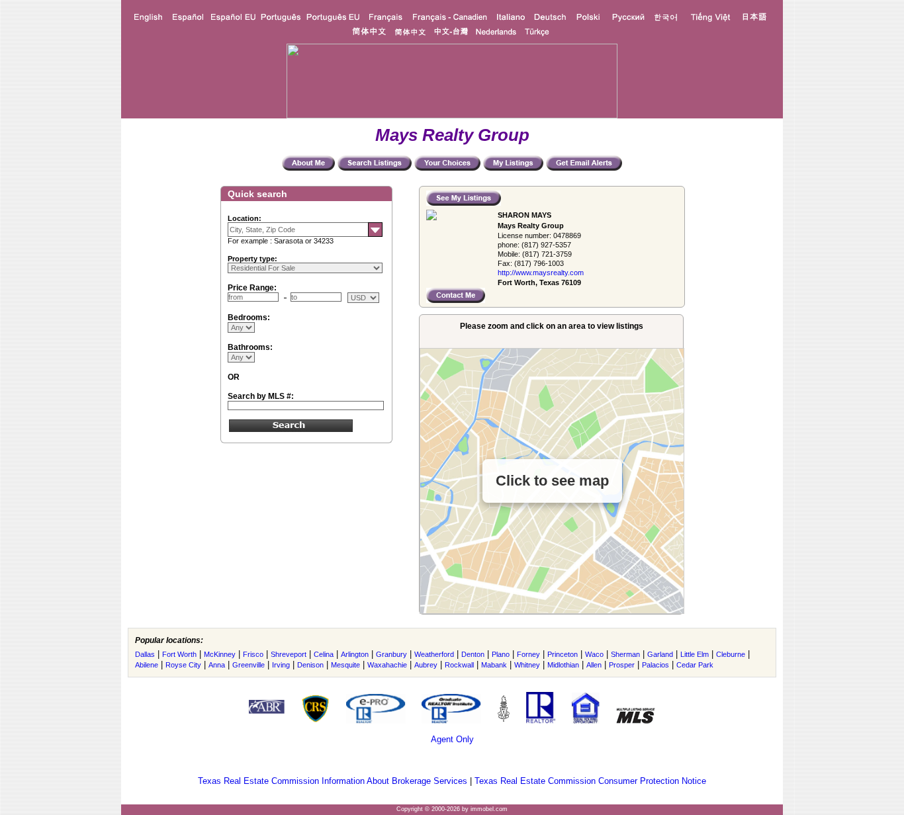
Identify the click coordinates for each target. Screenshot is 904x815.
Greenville (248, 665)
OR (234, 377)
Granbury (391, 654)
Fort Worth (179, 654)
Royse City (183, 665)
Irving (281, 665)
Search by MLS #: (261, 396)
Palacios (655, 665)
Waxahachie (387, 665)
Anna (216, 665)
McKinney (220, 654)
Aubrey (425, 665)
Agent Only (452, 739)
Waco (594, 654)
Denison (310, 665)
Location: (244, 218)
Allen (594, 665)
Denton (472, 654)
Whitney (527, 665)
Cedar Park (694, 665)
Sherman (625, 654)
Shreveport (288, 654)
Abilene (146, 665)
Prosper (622, 665)
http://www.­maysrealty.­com (541, 273)
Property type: (252, 259)
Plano (501, 654)
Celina (324, 654)
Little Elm (694, 654)
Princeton (562, 654)
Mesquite (345, 665)
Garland (660, 654)
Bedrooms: (249, 317)
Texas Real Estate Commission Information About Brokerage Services (332, 781)
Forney (528, 654)
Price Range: (252, 287)
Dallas (145, 654)
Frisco (253, 654)
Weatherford (434, 654)
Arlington (355, 654)
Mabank (494, 665)
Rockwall (459, 665)
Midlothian (563, 665)
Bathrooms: (250, 347)
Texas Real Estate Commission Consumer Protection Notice (590, 781)
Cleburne (730, 654)
